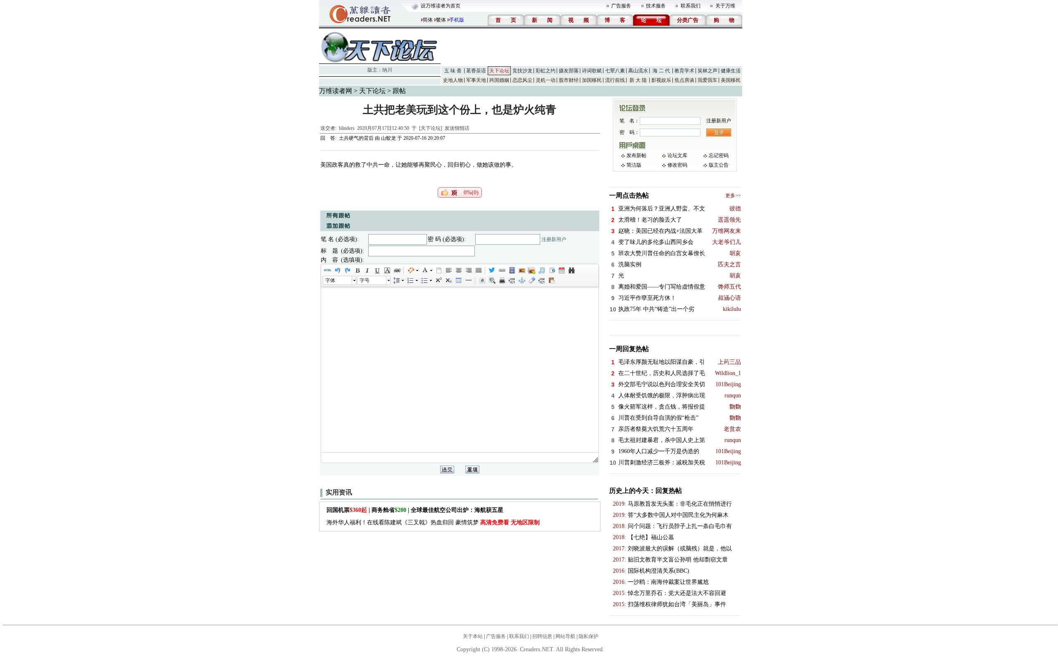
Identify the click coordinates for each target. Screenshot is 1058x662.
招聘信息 (542, 636)
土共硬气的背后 (356, 138)
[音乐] (541, 270)
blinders (347, 128)
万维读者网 (335, 90)
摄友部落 (569, 71)
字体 (330, 280)
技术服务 (656, 6)
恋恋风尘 (522, 80)
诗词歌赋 (592, 71)
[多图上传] (531, 270)
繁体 (441, 20)
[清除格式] (531, 280)
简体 (428, 20)
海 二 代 (661, 71)
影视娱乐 (661, 80)
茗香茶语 (476, 71)
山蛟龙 (388, 138)
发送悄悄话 (457, 128)
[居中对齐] (458, 270)
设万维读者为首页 (440, 6)
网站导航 (565, 636)
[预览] (492, 280)
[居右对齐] (468, 270)
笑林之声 (707, 71)
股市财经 (569, 80)
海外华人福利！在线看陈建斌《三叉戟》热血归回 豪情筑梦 (433, 522)
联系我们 (691, 6)
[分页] (512, 280)
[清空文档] (438, 270)
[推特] (492, 270)
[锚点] (521, 280)
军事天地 (476, 80)
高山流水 (638, 71)
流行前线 (615, 80)
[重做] (347, 270)
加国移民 (592, 80)
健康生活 (731, 71)
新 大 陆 (638, 80)
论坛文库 (677, 155)
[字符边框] (387, 270)
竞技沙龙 (522, 71)
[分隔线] (468, 280)
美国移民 (731, 80)
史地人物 (453, 80)
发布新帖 (636, 155)
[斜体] (367, 270)
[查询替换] (571, 270)
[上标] (438, 280)
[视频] (512, 270)
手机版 (456, 20)
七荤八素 (615, 71)
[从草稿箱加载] (551, 280)
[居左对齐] (448, 270)
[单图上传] (521, 270)
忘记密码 (719, 155)
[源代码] (327, 270)
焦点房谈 (684, 80)
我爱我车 (707, 80)
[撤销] (337, 270)
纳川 (387, 70)
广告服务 (621, 6)
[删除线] (397, 270)
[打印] (502, 280)
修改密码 (677, 165)
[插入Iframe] (551, 270)
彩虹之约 (545, 71)
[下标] (448, 280)
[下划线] (377, 270)
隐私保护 (588, 636)
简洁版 (634, 165)
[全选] (482, 280)
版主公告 (719, 165)
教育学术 (684, 71)
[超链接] (502, 270)
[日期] (561, 270)
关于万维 (725, 6)
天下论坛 (499, 71)
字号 (364, 280)
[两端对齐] (478, 270)
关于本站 (473, 636)
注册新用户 (553, 239)
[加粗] (357, 270)
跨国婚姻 (499, 80)
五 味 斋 (453, 71)
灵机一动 (545, 80)
